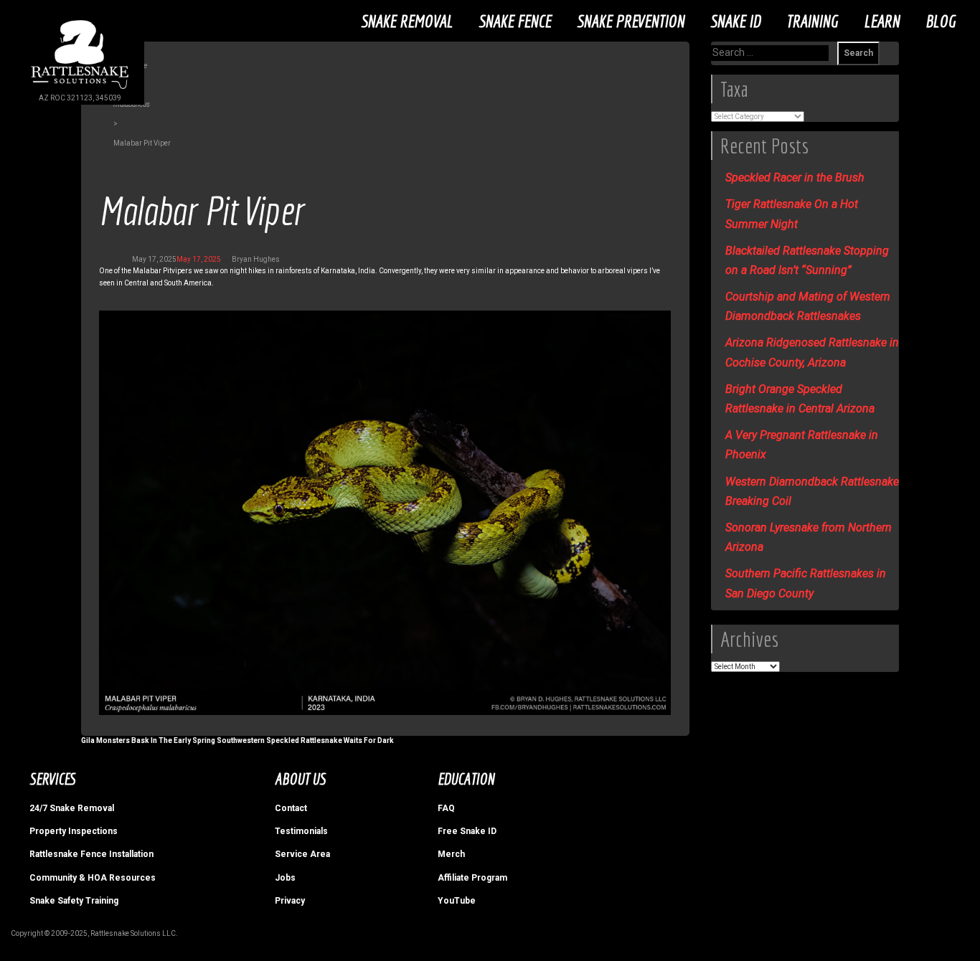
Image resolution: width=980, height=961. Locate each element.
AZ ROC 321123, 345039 (80, 98)
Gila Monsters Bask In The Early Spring (148, 740)
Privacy (290, 901)
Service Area (302, 854)
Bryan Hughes (256, 259)
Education (466, 778)
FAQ (446, 808)
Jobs (285, 878)
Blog (940, 21)
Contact (291, 808)
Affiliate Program (472, 878)
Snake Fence (515, 21)
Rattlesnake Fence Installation (91, 854)
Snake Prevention (630, 21)
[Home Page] (79, 88)
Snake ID (735, 21)
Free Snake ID (467, 831)
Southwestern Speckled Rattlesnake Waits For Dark (305, 740)
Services (52, 778)
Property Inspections (73, 831)
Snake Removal (407, 21)
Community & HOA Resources (92, 878)
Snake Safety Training (73, 901)
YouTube (457, 901)
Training (812, 21)
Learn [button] (882, 21)
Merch (451, 854)
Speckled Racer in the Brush (794, 177)
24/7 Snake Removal (71, 808)
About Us (300, 778)
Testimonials (301, 831)
